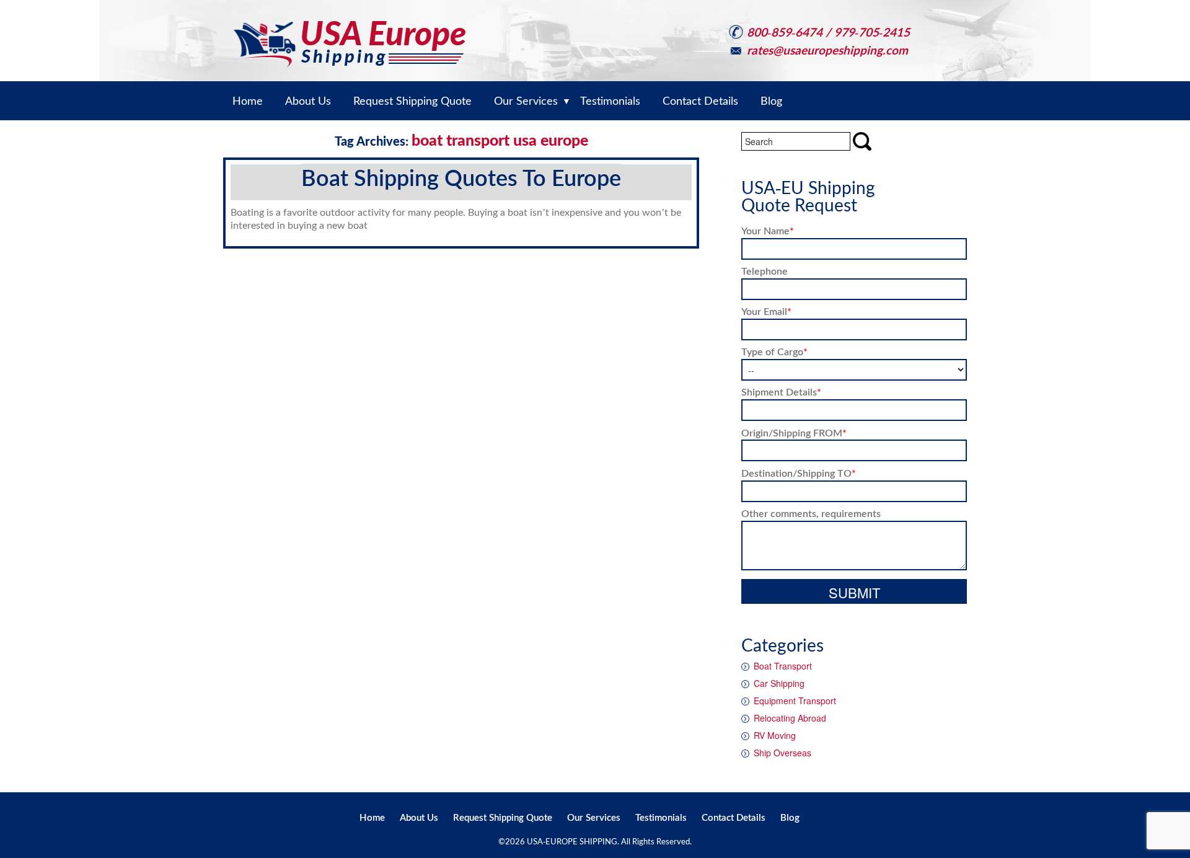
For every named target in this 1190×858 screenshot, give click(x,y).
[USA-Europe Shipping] (349, 33)
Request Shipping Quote (502, 817)
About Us (419, 817)
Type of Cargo (774, 351)
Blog (790, 817)
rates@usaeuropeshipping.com (827, 50)
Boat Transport (783, 666)
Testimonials (661, 817)
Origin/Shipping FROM (794, 432)
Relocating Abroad (790, 718)
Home (372, 817)
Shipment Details (781, 391)
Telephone (764, 270)
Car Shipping (779, 683)
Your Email (766, 311)
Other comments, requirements (811, 513)
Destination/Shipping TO (798, 473)
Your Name (767, 230)
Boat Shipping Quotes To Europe (461, 177)
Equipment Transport (795, 700)
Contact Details (733, 817)
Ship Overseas (782, 752)
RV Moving (775, 735)
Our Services (593, 817)
